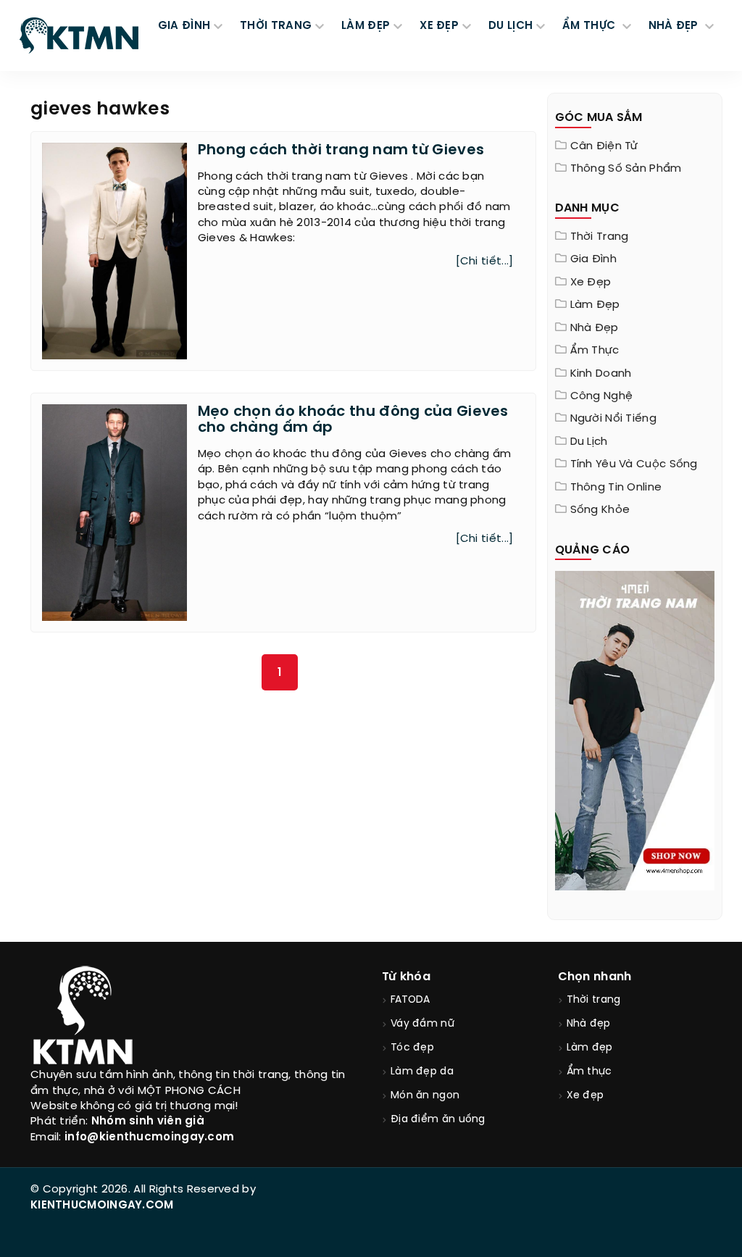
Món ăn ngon (425, 1095)
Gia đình (593, 259)
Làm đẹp (595, 305)
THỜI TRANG (276, 26)
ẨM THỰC (590, 26)
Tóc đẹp (412, 1048)
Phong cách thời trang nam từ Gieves (341, 150)
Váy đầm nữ (422, 1024)
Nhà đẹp (594, 328)
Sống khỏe (600, 510)
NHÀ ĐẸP (675, 26)
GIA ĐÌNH (184, 26)
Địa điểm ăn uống (438, 1119)
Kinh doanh (601, 374)
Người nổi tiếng (613, 419)
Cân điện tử (604, 146)
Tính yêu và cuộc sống (634, 464)
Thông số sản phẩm (626, 169)
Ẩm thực (595, 350)
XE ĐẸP (439, 26)
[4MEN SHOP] (635, 729)
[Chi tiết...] (485, 261)
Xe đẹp (591, 282)
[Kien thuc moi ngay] (79, 35)
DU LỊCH (510, 26)
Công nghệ (601, 396)
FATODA (410, 1000)
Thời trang (599, 237)
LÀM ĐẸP (365, 26)
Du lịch (589, 442)
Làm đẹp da (422, 1071)
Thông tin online (616, 487)
